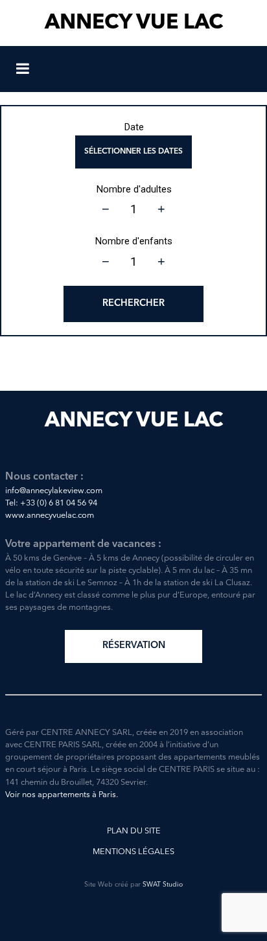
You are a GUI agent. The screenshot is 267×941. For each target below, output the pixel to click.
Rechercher (133, 303)
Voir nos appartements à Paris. (61, 795)
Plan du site (134, 831)
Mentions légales (133, 852)
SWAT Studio (163, 885)
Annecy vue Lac (134, 23)
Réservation (133, 646)
